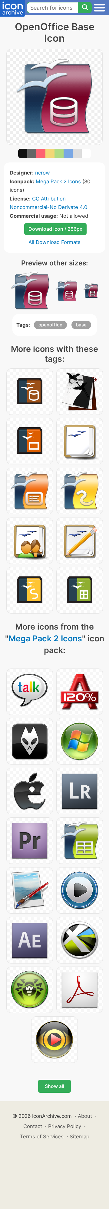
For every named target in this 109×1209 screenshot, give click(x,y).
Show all (54, 1086)
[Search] (85, 7)
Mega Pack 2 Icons (58, 181)
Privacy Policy (64, 1126)
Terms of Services (42, 1137)
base (81, 325)
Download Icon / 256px (55, 229)
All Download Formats (54, 242)
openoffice (50, 325)
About (85, 1116)
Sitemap (79, 1137)
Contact (32, 1126)
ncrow (42, 173)
